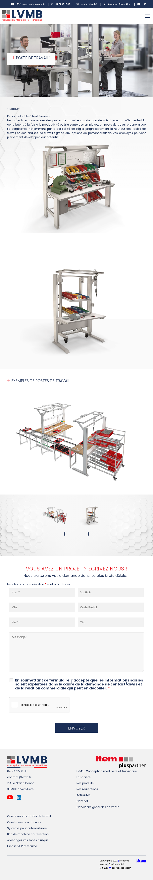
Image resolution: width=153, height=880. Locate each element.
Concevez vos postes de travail (29, 816)
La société (83, 777)
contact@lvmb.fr (89, 4)
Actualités (83, 795)
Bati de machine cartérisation (28, 834)
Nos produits (85, 783)
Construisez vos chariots (24, 822)
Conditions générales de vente (97, 807)
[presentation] (64, 533)
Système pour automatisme (27, 828)
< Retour (13, 109)
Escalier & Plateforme (22, 846)
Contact (82, 801)
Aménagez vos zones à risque (28, 840)
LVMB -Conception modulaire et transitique (106, 771)
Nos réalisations (87, 789)
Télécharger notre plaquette (30, 4)
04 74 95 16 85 (62, 4)
